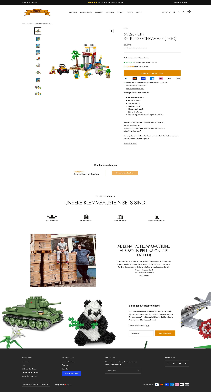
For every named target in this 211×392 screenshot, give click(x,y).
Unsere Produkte (68, 362)
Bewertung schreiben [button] (124, 173)
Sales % (130, 12)
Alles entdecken (86, 12)
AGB (23, 365)
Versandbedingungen (29, 376)
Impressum (26, 362)
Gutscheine (66, 369)
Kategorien (110, 12)
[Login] (183, 12)
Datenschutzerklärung (30, 372)
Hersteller (99, 12)
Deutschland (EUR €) (29, 385)
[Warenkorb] (188, 12)
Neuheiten (73, 12)
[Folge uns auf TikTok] (186, 363)
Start (23, 23)
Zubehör (121, 12)
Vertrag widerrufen (71, 373)
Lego (126, 28)
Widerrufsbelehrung (29, 369)
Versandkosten (141, 48)
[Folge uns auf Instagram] (174, 363)
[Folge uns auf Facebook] (168, 363)
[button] (129, 66)
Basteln (139, 12)
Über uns (65, 365)
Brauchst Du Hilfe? (130, 143)
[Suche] (179, 12)
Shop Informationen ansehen (135, 89)
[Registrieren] (138, 370)
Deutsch (165, 12)
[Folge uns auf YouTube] (180, 363)
